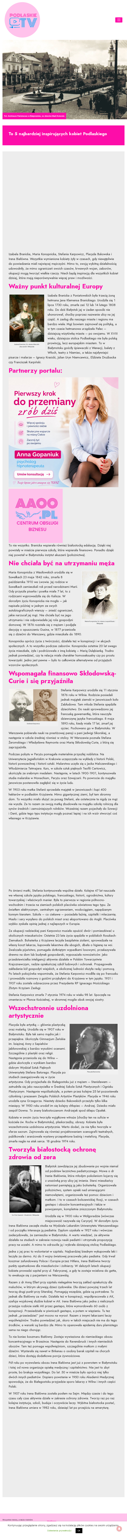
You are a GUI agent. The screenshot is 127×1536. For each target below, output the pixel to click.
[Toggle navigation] (118, 19)
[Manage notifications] (119, 1528)
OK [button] (79, 1530)
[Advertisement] (63, 204)
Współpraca (51, 1521)
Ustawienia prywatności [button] (59, 1530)
